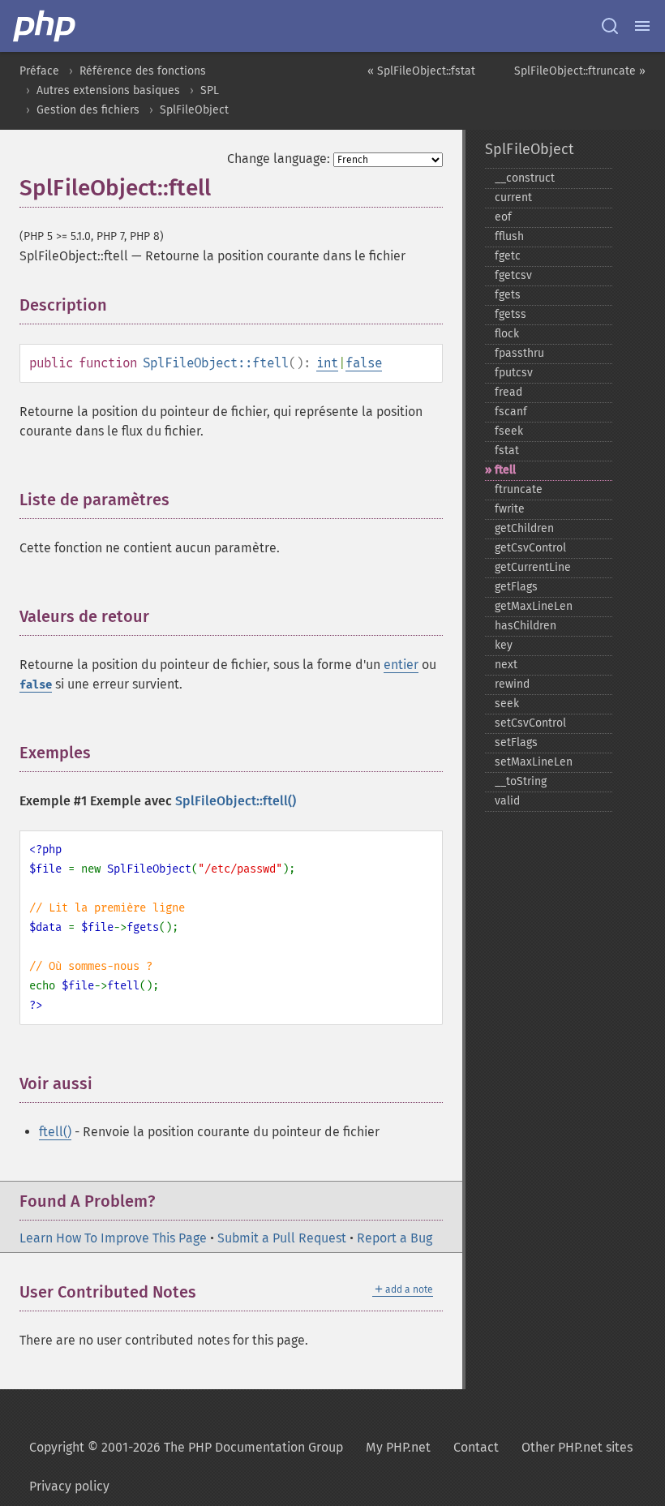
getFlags (516, 587)
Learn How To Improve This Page (113, 1238)
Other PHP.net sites (577, 1447)
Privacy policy (69, 1486)
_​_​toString (521, 781)
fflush (509, 236)
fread (508, 392)
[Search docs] (610, 26)
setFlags (516, 742)
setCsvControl (530, 723)
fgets (508, 295)
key (504, 645)
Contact (476, 1447)
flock (507, 334)
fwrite (510, 509)
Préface (39, 71)
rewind (512, 684)
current (513, 197)
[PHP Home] (45, 26)
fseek (509, 431)
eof (503, 217)
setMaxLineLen (534, 762)
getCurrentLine (533, 567)
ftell (505, 470)
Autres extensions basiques (108, 90)
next (506, 664)
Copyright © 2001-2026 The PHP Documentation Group (186, 1447)
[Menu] (642, 26)
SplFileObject (194, 110)
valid (507, 801)
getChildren (524, 528)
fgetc (508, 256)
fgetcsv (513, 275)
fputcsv (514, 373)
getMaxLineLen (534, 606)
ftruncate (519, 489)
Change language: (278, 158)
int (327, 363)
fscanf (511, 411)
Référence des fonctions (142, 71)
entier (401, 664)
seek (507, 703)
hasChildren (525, 626)
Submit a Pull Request (281, 1238)
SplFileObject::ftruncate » (580, 71)
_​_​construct (525, 178)
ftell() (55, 1131)
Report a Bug (394, 1238)
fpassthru (519, 353)
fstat (507, 450)
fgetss (510, 314)
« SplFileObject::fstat (421, 71)
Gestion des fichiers (87, 110)
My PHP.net (398, 1447)
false (363, 363)
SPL (209, 90)
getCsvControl (530, 548)
